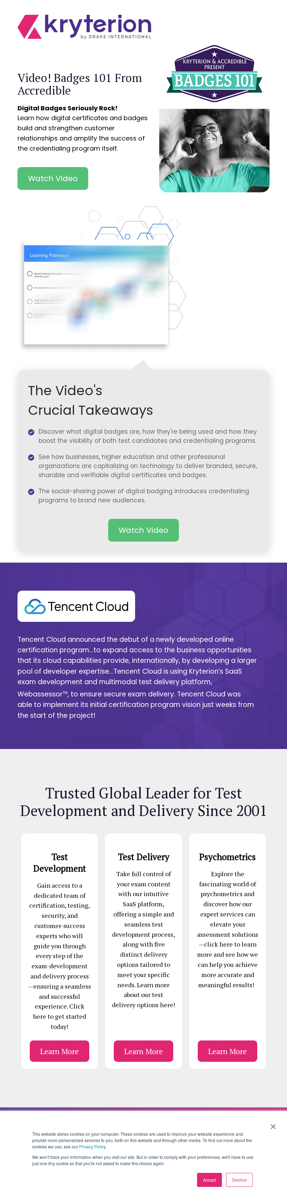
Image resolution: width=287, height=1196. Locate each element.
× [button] (273, 1124)
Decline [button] (239, 1180)
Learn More (59, 1051)
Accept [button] (209, 1180)
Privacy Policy (92, 1146)
